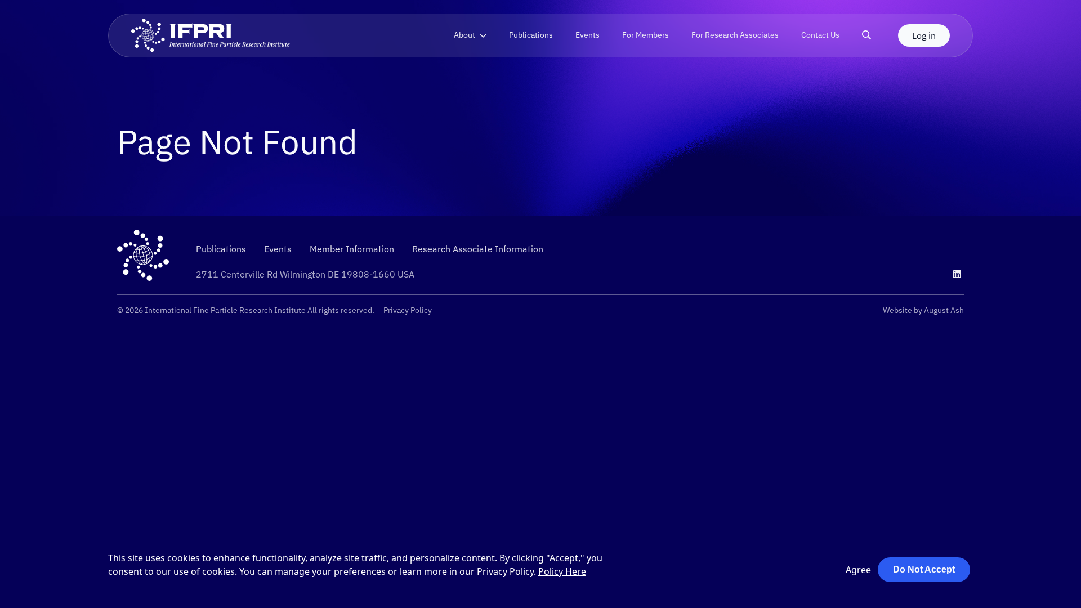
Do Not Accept (924, 569)
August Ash (944, 310)
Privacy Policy (407, 310)
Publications (531, 35)
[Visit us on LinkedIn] (957, 274)
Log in (924, 35)
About (464, 35)
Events (587, 35)
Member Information (352, 248)
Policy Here (562, 571)
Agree (858, 570)
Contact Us (820, 35)
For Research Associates (735, 35)
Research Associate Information (477, 248)
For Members (645, 35)
